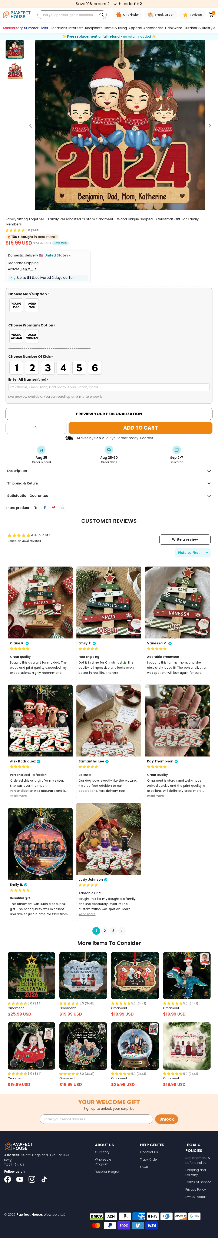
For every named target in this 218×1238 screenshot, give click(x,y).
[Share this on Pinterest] (54, 508)
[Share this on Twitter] (36, 508)
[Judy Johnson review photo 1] (108, 839)
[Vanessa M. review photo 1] (177, 602)
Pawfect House (29, 1214)
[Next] (209, 126)
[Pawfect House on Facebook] (7, 1179)
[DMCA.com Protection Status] (97, 1216)
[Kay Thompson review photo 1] (177, 720)
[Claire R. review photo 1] (40, 602)
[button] (15, 230)
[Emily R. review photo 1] (40, 844)
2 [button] (105, 931)
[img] (19, 649)
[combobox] (68, 14)
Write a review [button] (185, 539)
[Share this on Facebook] (45, 508)
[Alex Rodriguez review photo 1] (40, 720)
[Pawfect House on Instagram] (32, 1179)
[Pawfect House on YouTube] (19, 1179)
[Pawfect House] (17, 14)
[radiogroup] (109, 305)
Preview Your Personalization (109, 413)
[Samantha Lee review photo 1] (108, 720)
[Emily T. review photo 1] (108, 602)
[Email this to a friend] (62, 508)
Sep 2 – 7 (28, 269)
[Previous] (30, 126)
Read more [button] (18, 796)
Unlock (166, 1119)
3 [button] (113, 931)
